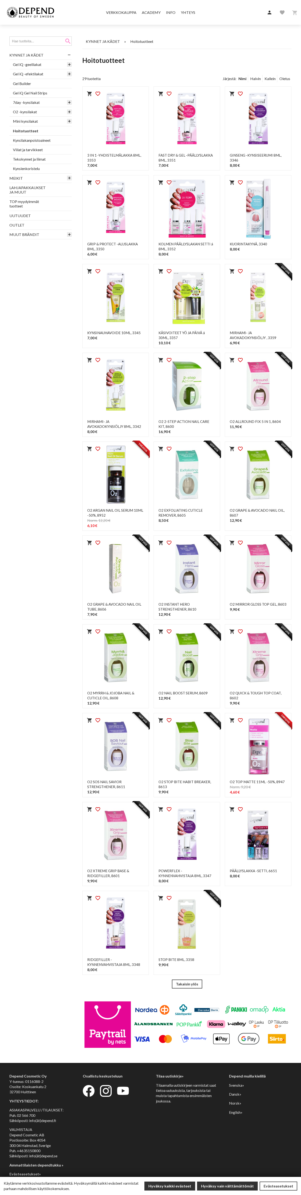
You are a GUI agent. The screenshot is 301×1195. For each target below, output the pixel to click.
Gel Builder (22, 83)
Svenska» (236, 1085)
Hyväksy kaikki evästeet (169, 1186)
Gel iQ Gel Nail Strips (30, 93)
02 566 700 (26, 1115)
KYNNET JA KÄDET (26, 55)
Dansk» (235, 1094)
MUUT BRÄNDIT (24, 234)
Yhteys (188, 12)
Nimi (242, 78)
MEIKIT (16, 178)
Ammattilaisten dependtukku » (36, 1165)
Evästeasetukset (278, 1186)
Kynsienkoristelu (26, 168)
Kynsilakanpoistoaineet (32, 140)
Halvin (255, 78)
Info (170, 12)
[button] (269, 12)
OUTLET (16, 225)
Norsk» (235, 1103)
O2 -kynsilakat (25, 111)
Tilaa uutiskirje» (170, 1076)
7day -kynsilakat (26, 102)
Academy (151, 12)
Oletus (284, 78)
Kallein (270, 78)
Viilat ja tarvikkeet (28, 149)
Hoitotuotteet (25, 131)
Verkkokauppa (121, 12)
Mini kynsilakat (25, 121)
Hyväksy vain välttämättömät (227, 1186)
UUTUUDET (20, 215)
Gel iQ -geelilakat (27, 64)
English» (235, 1112)
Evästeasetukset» (25, 1174)
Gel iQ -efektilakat (28, 74)
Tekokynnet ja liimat (29, 159)
